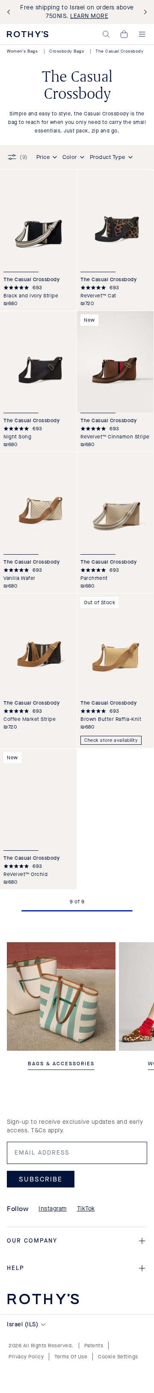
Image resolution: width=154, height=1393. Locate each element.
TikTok (86, 1209)
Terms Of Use (70, 1356)
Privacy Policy (26, 1356)
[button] (106, 34)
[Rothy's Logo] (27, 34)
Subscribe (40, 1179)
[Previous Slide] (10, 12)
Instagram (52, 1209)
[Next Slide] (144, 12)
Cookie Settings (118, 1356)
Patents (94, 1345)
